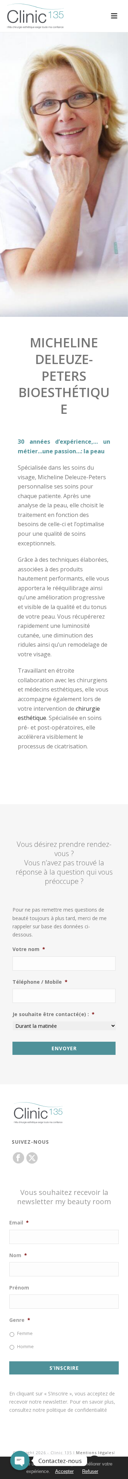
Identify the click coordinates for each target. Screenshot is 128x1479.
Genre (19, 1320)
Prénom (19, 1288)
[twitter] (32, 1158)
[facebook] (18, 1158)
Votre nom (28, 949)
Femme (25, 1333)
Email (19, 1222)
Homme (25, 1347)
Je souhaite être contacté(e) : (53, 1014)
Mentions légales (95, 1452)
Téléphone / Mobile (40, 982)
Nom (18, 1255)
